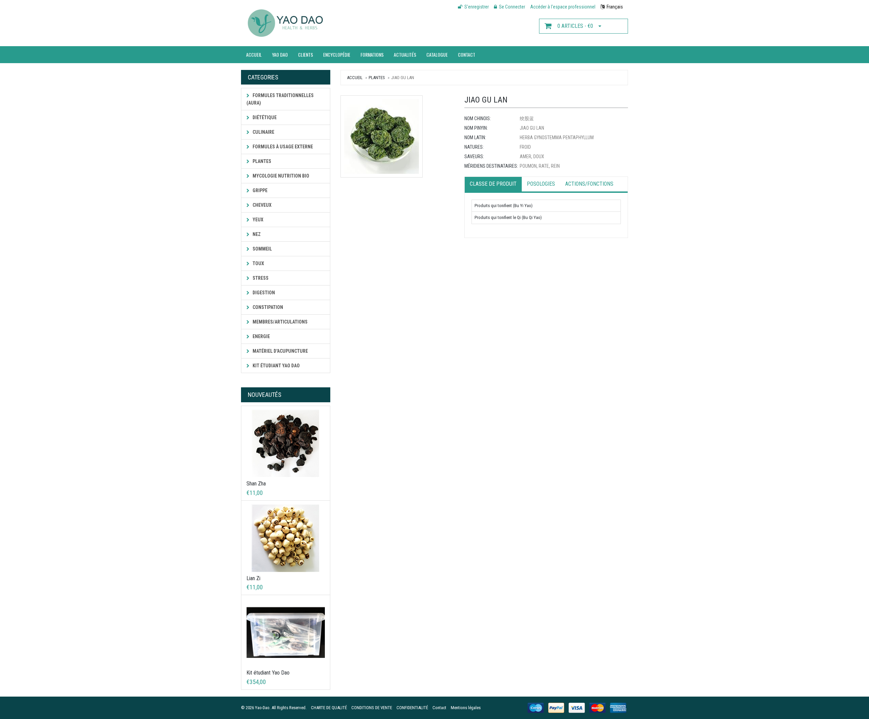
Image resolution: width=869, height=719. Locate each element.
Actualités (405, 54)
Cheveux (262, 205)
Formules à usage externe (282, 146)
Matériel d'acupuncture (280, 351)
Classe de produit (493, 184)
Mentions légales (466, 707)
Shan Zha (256, 483)
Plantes (261, 161)
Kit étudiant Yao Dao (276, 365)
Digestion (263, 292)
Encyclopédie (336, 54)
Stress (260, 278)
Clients (305, 54)
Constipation (267, 307)
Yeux (257, 219)
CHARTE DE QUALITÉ (329, 707)
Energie (261, 336)
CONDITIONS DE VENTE (371, 707)
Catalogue (437, 54)
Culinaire (263, 132)
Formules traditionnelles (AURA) (280, 99)
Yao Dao (280, 54)
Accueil (254, 54)
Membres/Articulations (280, 322)
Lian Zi (253, 578)
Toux (258, 263)
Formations (372, 54)
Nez (256, 234)
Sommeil (262, 249)
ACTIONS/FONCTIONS (589, 184)
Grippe (259, 190)
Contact (466, 54)
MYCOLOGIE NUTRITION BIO (280, 176)
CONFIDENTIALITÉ (412, 707)
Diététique (264, 117)
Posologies (541, 184)
